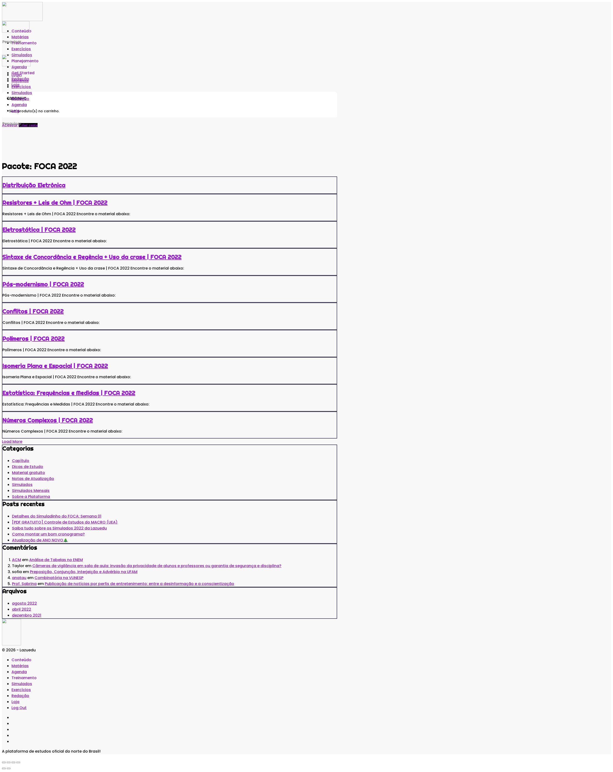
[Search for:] (40, 42)
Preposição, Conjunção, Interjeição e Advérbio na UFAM (83, 572)
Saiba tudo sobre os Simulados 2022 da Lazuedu (59, 528)
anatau (19, 577)
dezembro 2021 (26, 615)
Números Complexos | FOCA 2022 (47, 420)
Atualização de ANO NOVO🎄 (40, 540)
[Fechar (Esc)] (18, 762)
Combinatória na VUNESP (58, 577)
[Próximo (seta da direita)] (9, 768)
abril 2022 (21, 609)
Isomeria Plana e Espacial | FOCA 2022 (55, 365)
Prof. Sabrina (24, 583)
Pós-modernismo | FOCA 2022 (43, 284)
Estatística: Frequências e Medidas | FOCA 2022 (68, 392)
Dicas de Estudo (27, 466)
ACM (16, 560)
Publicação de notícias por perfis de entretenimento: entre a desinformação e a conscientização (139, 583)
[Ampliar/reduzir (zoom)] (4, 762)
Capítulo (20, 460)
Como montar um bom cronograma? (48, 534)
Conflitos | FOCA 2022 (33, 311)
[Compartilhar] (13, 762)
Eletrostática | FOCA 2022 (39, 229)
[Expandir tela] (9, 762)
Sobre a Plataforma (31, 496)
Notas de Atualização (33, 478)
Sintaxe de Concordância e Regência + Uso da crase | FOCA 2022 (92, 256)
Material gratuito (28, 472)
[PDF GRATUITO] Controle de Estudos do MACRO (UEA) (65, 522)
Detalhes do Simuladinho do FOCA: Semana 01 (56, 516)
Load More (12, 441)
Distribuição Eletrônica (33, 185)
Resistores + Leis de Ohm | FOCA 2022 (55, 202)
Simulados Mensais (31, 490)
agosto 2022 (24, 603)
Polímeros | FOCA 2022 (33, 338)
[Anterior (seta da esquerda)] (4, 768)
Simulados (22, 484)
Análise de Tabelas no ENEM (56, 560)
